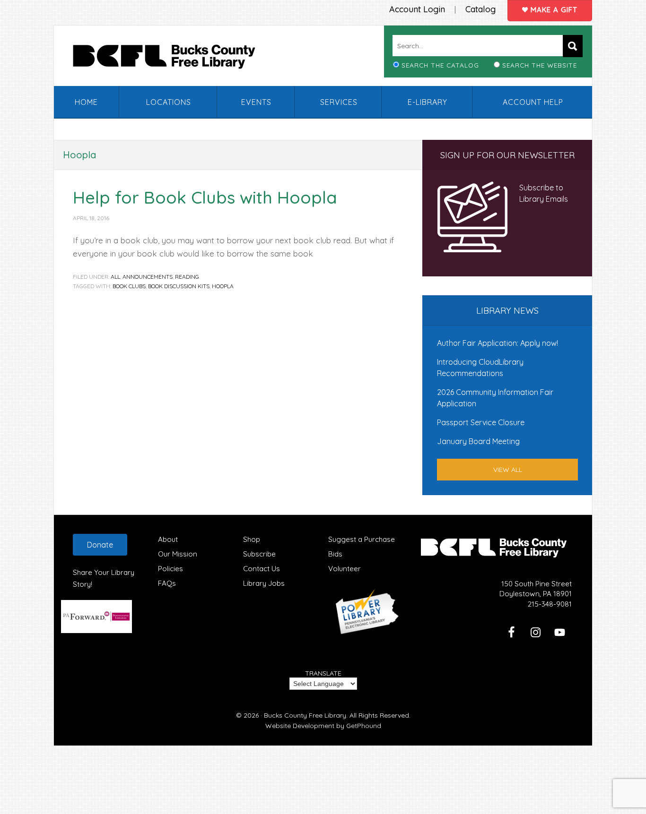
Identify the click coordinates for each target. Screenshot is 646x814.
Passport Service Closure (480, 422)
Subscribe (259, 553)
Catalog (480, 9)
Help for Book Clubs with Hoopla (205, 197)
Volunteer (344, 568)
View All (507, 469)
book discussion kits (179, 286)
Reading (187, 276)
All (115, 276)
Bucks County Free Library (174, 58)
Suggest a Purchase (361, 539)
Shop (251, 539)
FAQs (167, 583)
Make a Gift (552, 9)
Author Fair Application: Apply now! (497, 343)
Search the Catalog (440, 65)
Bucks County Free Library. (306, 715)
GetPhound (363, 725)
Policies (170, 568)
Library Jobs (264, 583)
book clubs (129, 286)
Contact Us (261, 568)
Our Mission (177, 553)
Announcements (147, 276)
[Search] (573, 46)
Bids (335, 553)
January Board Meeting (478, 441)
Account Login (417, 9)
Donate (100, 544)
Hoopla (223, 286)
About (168, 539)
